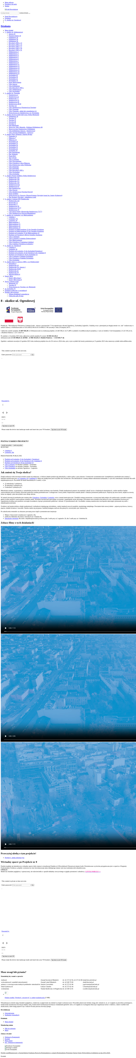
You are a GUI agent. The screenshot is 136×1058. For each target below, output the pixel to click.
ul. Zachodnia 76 (10, 289)
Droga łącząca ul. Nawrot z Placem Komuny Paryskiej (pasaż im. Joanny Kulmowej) (35, 195)
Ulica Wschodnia (14, 91)
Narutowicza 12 (14, 97)
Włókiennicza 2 (14, 52)
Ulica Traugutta (14, 109)
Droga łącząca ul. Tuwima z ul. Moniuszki (22, 287)
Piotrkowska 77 (14, 98)
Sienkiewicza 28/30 (15, 104)
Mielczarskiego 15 (14, 224)
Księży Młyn (9, 276)
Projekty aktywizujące (12, 292)
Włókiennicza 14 (14, 68)
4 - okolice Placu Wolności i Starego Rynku (18, 134)
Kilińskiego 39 (13, 116)
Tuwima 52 (12, 123)
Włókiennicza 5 (14, 57)
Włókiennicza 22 (14, 73)
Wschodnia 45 (13, 75)
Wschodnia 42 (13, 149)
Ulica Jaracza (13, 84)
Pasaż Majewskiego (15, 82)
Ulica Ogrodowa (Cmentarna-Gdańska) (21, 242)
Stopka (7, 6)
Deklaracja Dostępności (12, 1037)
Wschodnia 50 (13, 77)
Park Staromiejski (14, 152)
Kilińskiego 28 (13, 39)
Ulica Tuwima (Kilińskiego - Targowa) (21, 132)
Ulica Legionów (14, 159)
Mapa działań (9, 30)
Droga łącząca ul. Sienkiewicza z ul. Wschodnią (24, 113)
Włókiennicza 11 (14, 64)
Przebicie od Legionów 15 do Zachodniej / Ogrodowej (22, 459)
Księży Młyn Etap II (15, 280)
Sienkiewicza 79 (14, 210)
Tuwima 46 (12, 122)
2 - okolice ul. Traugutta (12, 93)
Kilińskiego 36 (13, 41)
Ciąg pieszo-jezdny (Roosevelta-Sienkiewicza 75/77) (25, 211)
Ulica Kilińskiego (14, 86)
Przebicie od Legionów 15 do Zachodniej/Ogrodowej (25, 251)
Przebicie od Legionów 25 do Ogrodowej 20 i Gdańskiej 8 (27, 253)
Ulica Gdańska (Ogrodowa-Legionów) (21, 244)
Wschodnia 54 (13, 80)
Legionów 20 (13, 249)
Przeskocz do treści (11, 4)
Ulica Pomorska (14, 167)
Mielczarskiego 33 (14, 228)
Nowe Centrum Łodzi (12, 281)
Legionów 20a (9, 452)
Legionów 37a (13, 219)
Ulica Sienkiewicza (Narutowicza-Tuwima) (22, 107)
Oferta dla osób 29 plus (16, 296)
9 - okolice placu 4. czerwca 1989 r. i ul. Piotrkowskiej (22, 262)
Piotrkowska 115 (14, 181)
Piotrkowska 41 (14, 271)
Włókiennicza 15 (14, 70)
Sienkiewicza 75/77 (15, 208)
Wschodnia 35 (13, 147)
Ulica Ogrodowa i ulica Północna (19, 163)
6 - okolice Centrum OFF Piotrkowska (17, 199)
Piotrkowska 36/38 (15, 269)
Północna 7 (12, 138)
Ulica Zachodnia (14, 174)
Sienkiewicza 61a (14, 185)
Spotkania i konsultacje (12, 1015)
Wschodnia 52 (13, 79)
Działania (8, 18)
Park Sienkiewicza (14, 188)
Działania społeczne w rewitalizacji (16, 290)
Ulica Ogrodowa (10, 466)
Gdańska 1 (12, 217)
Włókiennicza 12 (14, 66)
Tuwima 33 (12, 118)
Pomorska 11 (13, 136)
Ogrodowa (36, 497)
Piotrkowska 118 (14, 183)
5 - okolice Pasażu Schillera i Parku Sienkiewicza (20, 176)
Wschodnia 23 (13, 143)
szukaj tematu (24, 13)
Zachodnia (43, 497)
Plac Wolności (13, 154)
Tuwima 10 (12, 285)
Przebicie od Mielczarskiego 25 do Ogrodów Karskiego (26, 231)
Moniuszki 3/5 (13, 283)
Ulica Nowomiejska (15, 161)
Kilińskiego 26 (13, 37)
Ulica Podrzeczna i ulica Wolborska (20, 165)
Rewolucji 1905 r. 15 (15, 45)
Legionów (51, 497)
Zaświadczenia (9, 1013)
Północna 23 (13, 140)
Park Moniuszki (14, 125)
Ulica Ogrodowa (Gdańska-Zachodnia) (21, 258)
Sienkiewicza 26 (14, 102)
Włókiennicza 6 (14, 59)
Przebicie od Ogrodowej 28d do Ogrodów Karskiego (25, 235)
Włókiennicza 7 (14, 61)
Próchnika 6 (12, 263)
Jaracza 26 (12, 34)
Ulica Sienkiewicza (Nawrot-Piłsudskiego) (22, 213)
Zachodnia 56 (13, 150)
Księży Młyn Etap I (15, 278)
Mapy (6, 1030)
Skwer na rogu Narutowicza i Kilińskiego (22, 129)
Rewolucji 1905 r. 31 (15, 50)
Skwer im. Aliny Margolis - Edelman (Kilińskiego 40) (26, 127)
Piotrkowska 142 (14, 201)
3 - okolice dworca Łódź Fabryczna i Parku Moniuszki (22, 115)
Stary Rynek (13, 158)
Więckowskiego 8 (14, 274)
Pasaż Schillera (13, 193)
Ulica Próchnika (14, 168)
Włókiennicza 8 (14, 62)
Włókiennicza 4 (14, 55)
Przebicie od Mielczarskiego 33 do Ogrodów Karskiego (26, 229)
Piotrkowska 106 (14, 179)
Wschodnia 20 (13, 141)
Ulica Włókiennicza (15, 89)
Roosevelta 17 (13, 204)
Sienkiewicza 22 (14, 100)
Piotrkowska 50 (14, 272)
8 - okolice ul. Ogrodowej (13, 20)
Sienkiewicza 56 (14, 206)
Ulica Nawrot (13, 190)
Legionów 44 (13, 220)
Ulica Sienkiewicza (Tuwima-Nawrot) (21, 192)
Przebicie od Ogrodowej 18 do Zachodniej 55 (23, 254)
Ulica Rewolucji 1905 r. (16, 88)
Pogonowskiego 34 (15, 36)
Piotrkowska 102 (14, 177)
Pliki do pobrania (10, 1028)
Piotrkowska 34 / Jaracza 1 (17, 267)
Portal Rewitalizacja (11, 16)
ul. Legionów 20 (23, 478)
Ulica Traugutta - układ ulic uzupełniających (23, 111)
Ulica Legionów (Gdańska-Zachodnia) (21, 256)
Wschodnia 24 (13, 145)
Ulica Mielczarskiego (15, 240)
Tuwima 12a (13, 106)
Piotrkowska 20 (14, 265)
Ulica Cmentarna (14, 237)
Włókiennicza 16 (14, 71)
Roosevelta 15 (13, 202)
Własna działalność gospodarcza (19, 294)
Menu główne (9, 2)
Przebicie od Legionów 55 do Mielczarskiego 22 (24, 233)
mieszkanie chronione (11, 518)
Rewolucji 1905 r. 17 (15, 46)
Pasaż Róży (12, 156)
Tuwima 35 (12, 120)
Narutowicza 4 (13, 95)
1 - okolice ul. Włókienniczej (14, 32)
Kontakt (7, 1039)
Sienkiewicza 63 (14, 186)
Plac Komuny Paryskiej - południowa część (22, 197)
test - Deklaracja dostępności (14, 1042)
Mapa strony (9, 1041)
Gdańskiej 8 (33, 478)
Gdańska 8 (12, 247)
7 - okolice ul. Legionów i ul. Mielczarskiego (19, 215)
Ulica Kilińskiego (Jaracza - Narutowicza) (22, 131)
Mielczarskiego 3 (14, 222)
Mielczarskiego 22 (14, 226)
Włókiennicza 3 (14, 54)
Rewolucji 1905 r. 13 (15, 43)
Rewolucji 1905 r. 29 (15, 48)
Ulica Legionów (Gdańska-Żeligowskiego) (22, 238)
